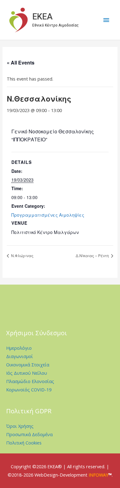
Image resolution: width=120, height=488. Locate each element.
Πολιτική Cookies (24, 443)
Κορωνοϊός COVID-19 (28, 389)
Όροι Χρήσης (20, 426)
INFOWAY (98, 475)
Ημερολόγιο (19, 348)
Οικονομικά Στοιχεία (27, 364)
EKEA (42, 17)
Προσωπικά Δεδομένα (29, 434)
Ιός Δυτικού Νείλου (26, 373)
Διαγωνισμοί (19, 356)
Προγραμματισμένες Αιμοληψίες (47, 215)
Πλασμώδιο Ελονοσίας (30, 381)
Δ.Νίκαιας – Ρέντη (93, 255)
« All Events (20, 62)
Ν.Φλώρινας (22, 255)
